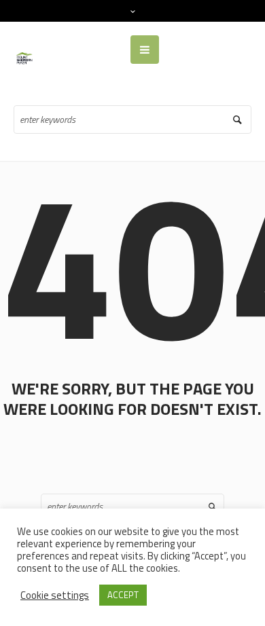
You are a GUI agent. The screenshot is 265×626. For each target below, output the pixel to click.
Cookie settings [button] (54, 595)
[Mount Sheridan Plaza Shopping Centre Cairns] (25, 57)
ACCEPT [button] (123, 595)
